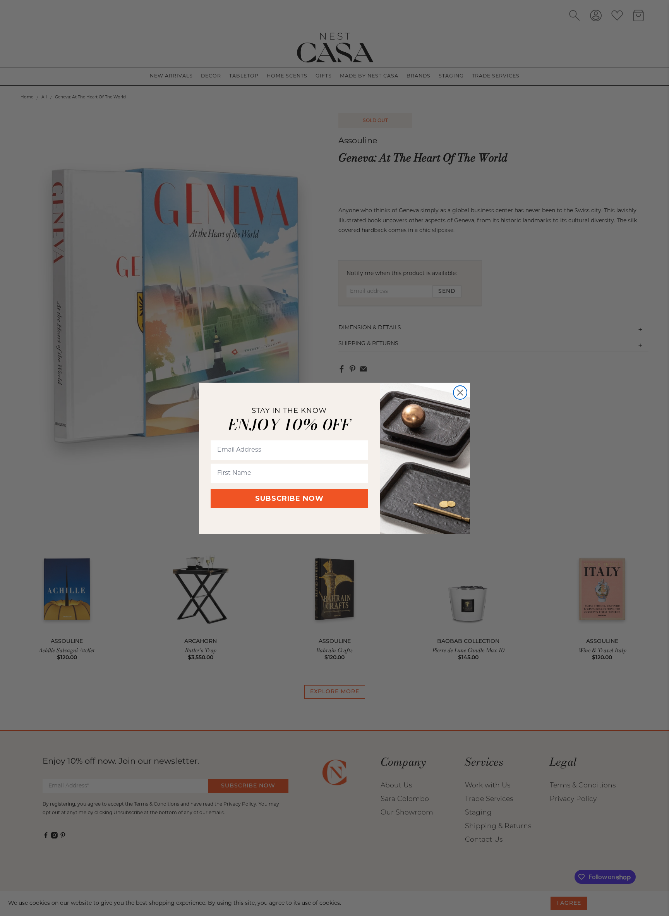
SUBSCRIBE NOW (289, 498)
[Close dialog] (460, 392)
